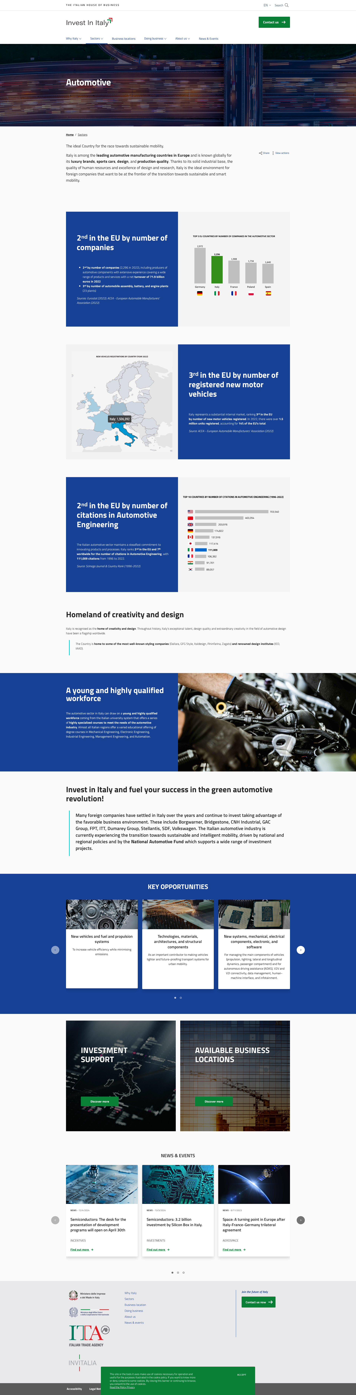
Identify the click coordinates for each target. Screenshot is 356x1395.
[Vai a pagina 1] (175, 998)
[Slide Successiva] (301, 1220)
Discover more (104, 1101)
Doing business (134, 1310)
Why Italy (131, 1293)
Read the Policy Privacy (122, 1387)
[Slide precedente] (55, 950)
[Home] (89, 22)
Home (70, 134)
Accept (241, 1375)
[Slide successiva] (301, 950)
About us (130, 1316)
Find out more (82, 1249)
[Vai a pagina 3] (183, 1273)
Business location (135, 1305)
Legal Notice (96, 1389)
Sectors (129, 1299)
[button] (268, 5)
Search (279, 5)
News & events (134, 1322)
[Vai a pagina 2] (181, 998)
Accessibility (74, 1389)
